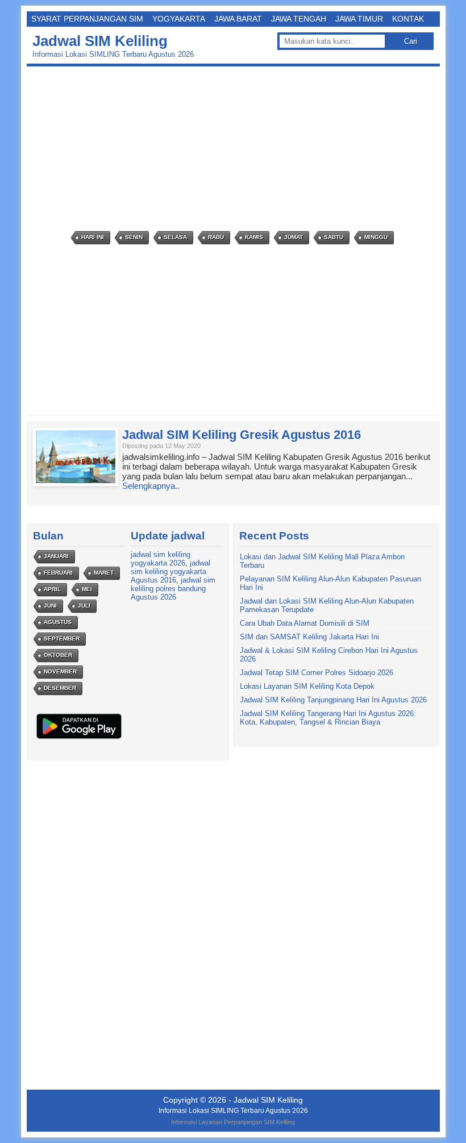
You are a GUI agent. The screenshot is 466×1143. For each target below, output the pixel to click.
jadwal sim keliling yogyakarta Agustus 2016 (170, 571)
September (62, 638)
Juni (50, 605)
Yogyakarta (178, 18)
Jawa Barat (238, 18)
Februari (58, 573)
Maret (104, 573)
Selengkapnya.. (151, 486)
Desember (60, 688)
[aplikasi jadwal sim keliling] (79, 738)
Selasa (175, 237)
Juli (84, 605)
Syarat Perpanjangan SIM (87, 18)
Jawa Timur (359, 18)
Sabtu (333, 237)
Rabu (216, 237)
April (52, 589)
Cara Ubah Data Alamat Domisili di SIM (304, 623)
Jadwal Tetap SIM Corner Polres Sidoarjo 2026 (316, 672)
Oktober (58, 655)
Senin (134, 237)
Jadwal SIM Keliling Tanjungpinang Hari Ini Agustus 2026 (333, 700)
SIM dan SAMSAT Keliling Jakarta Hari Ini (309, 637)
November (60, 671)
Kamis (254, 237)
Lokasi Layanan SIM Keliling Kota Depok (307, 686)
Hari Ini (92, 237)
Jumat (293, 237)
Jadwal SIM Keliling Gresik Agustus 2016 (241, 435)
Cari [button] (410, 41)
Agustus (58, 622)
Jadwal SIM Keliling (100, 40)
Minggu (376, 237)
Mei (87, 589)
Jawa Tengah (298, 18)
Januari (56, 556)
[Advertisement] (236, 148)
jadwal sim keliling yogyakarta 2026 (160, 558)
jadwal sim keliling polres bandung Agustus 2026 (173, 588)
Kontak (408, 18)
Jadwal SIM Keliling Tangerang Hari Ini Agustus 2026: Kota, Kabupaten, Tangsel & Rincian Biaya (328, 717)
